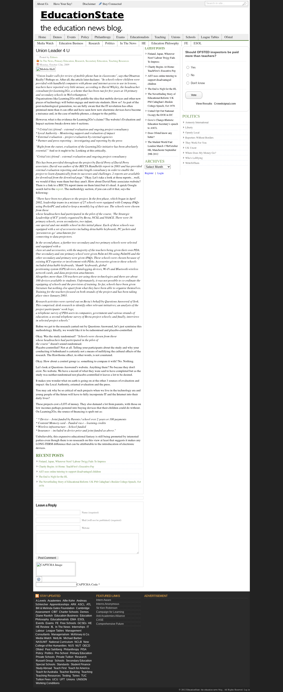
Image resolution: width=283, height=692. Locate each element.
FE (186, 43)
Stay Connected (112, 4)
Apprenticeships (59, 604)
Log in (247, 689)
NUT (78, 645)
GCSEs (82, 623)
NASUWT (41, 641)
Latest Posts (155, 48)
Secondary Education (96, 60)
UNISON (81, 679)
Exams (120, 37)
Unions (175, 37)
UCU (55, 679)
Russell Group (44, 660)
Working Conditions (47, 683)
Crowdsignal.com (225, 103)
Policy (85, 37)
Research (94, 43)
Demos (57, 37)
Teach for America (79, 668)
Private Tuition (64, 656)
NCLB (78, 641)
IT (88, 626)
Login (160, 173)
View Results (204, 103)
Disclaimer (89, 4)
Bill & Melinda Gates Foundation (55, 608)
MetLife (57, 638)
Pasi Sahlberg (53, 649)
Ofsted (228, 37)
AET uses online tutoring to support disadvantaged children (70, 471)
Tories (76, 675)
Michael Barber (72, 638)
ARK (73, 604)
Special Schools (45, 664)
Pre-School (61, 653)
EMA (73, 619)
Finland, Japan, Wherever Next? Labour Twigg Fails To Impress (72, 461)
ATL (88, 604)
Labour (40, 630)
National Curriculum (61, 641)
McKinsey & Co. (80, 634)
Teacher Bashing (69, 671)
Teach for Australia (47, 671)
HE (144, 43)
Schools (190, 37)
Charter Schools (68, 611)
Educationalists (139, 37)
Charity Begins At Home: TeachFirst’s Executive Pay (66, 466)
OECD (86, 645)
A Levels (41, 600)
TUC (84, 675)
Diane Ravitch (44, 615)
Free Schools (68, 623)
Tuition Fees (43, 679)
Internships (78, 626)
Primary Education (64, 60)
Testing (66, 675)
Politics (110, 43)
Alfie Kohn (69, 600)
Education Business (71, 43)
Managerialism (60, 634)
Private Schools (45, 656)
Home (42, 37)
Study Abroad (44, 668)
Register (149, 173)
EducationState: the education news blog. (204, 689)
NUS (71, 645)
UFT (62, 679)
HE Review (42, 626)
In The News (128, 43)
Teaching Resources (119, 60)
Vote (194, 95)
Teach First (60, 668)
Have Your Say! (63, 4)
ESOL (198, 43)
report (59, 189)
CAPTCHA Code (87, 584)
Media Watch (45, 43)
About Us (42, 4)
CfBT (54, 611)
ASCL (81, 604)
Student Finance (80, 664)
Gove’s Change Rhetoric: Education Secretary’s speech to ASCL (163, 123)
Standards (63, 664)
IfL (52, 626)
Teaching (160, 37)
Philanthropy (103, 37)
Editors (53, 57)
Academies (54, 600)
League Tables (210, 37)
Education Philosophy (165, 43)
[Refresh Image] (39, 581)
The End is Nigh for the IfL (53, 476)
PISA (83, 649)
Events (71, 37)
